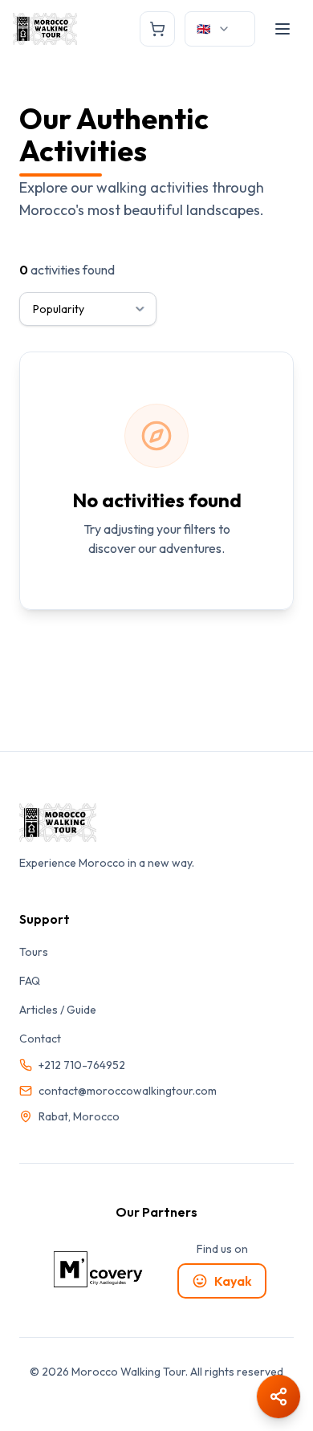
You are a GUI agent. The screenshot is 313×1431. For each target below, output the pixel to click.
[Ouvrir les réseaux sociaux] (278, 1396)
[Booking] (157, 29)
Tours (33, 952)
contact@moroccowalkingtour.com (128, 1090)
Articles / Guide (57, 1009)
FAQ (29, 981)
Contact (40, 1038)
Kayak (233, 1281)
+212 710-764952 (82, 1065)
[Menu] (282, 29)
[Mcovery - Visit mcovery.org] (99, 1269)
